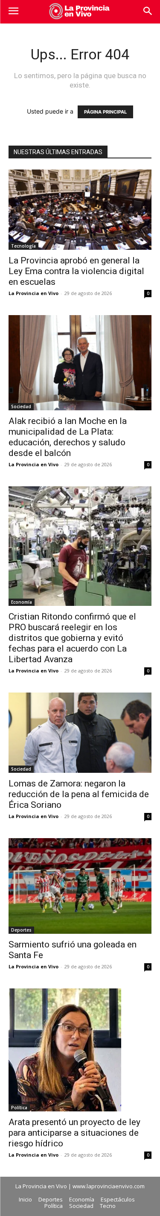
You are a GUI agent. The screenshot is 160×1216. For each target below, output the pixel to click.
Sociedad (21, 406)
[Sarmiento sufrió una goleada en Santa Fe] (80, 885)
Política (19, 1108)
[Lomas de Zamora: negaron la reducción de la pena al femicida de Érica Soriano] (80, 733)
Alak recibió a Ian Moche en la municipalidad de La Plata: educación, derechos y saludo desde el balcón (68, 437)
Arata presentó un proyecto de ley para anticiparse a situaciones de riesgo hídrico (74, 1133)
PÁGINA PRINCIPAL (105, 112)
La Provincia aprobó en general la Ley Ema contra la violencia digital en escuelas (76, 271)
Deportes (21, 930)
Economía (21, 602)
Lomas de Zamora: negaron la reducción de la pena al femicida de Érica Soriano (79, 794)
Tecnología (23, 246)
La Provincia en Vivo (33, 293)
